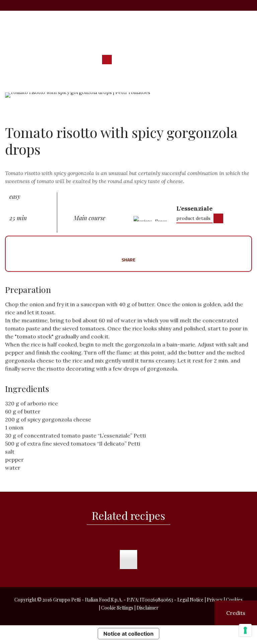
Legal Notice (190, 599)
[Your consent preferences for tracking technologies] (245, 630)
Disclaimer (148, 608)
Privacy (215, 599)
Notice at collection (128, 633)
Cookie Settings (117, 608)
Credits (235, 613)
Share (128, 259)
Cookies (234, 599)
